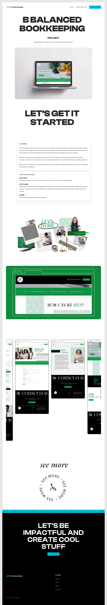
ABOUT (57, 586)
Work (72, 7)
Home (57, 578)
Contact (58, 589)
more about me (81, 7)
